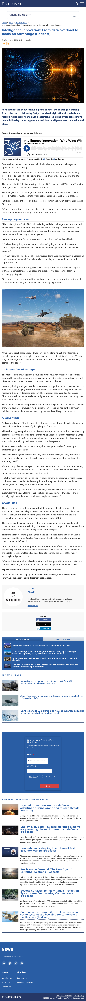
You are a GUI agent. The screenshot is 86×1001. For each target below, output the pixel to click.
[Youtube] (22, 963)
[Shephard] (11, 3)
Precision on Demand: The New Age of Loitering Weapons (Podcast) (45, 870)
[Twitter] (16, 963)
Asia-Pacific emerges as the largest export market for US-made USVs (51, 697)
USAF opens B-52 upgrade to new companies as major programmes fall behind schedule (52, 712)
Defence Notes (21, 22)
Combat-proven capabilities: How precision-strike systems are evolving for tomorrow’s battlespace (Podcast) (49, 915)
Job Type (31, 766)
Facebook (46, 620)
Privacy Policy (32, 777)
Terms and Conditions (64, 996)
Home (4, 22)
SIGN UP (49, 786)
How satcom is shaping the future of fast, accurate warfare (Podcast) (48, 849)
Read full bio (33, 605)
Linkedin (45, 628)
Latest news (7, 978)
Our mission (22, 978)
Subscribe (6, 982)
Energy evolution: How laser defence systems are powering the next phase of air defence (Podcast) (50, 829)
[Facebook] (10, 963)
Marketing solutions (25, 982)
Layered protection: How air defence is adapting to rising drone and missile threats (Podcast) (49, 808)
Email (30, 755)
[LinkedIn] (4, 963)
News (11, 22)
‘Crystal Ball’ (8, 514)
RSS (3, 43)
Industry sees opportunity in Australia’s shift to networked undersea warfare (47, 682)
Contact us (6, 987)
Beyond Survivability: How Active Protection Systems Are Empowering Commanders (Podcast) (49, 893)
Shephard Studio (34, 599)
